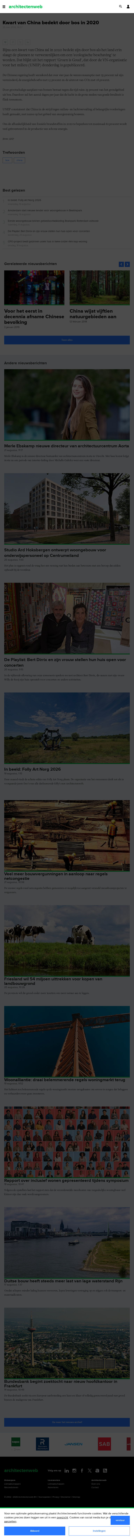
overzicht (62, 1517)
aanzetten (10, 1521)
